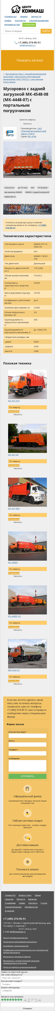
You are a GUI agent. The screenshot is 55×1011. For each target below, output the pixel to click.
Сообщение (14, 759)
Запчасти (36, 16)
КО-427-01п (14, 401)
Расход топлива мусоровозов (15, 938)
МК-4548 (32, 136)
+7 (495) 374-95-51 (29, 42)
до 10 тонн (22, 187)
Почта (11, 741)
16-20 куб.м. (43, 187)
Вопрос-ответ (25, 895)
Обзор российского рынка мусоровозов (19, 967)
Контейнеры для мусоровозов (15, 946)
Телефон (13, 750)
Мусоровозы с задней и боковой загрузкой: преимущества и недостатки (21, 962)
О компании (10, 903)
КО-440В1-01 (14, 616)
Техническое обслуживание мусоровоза (20, 942)
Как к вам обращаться (12, 974)
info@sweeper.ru (27, 45)
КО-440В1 (13, 562)
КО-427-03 (13, 454)
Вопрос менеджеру (10, 987)
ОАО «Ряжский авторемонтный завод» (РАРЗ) (33, 131)
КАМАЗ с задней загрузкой (37, 192)
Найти (46, 31)
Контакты (20, 20)
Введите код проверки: (12, 996)
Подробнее (13, 411)
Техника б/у (10, 16)
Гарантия (9, 899)
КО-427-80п (14, 508)
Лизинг (24, 16)
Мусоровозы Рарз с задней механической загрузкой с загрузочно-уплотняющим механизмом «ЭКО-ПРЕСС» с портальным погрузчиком (24, 78)
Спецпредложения (39, 20)
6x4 (32, 187)
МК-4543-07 (14, 670)
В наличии (29, 24)
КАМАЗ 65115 (10, 197)
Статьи (44, 903)
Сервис (7, 20)
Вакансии (32, 899)
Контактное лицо (17, 732)
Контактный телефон (12, 981)
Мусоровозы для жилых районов (17, 956)
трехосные (9, 187)
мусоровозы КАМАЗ (13, 192)
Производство (12, 24)
